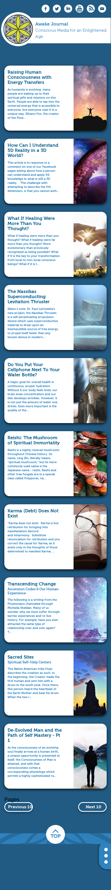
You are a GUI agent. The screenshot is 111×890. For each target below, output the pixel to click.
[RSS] (91, 11)
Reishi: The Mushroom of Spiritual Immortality (34, 440)
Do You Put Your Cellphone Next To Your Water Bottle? (34, 369)
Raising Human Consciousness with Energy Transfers (29, 77)
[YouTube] (79, 11)
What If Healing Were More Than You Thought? (31, 223)
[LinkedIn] (68, 11)
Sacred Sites (21, 657)
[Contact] (102, 11)
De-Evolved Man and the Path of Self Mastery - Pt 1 (35, 735)
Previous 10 (20, 806)
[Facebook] (45, 11)
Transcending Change (32, 584)
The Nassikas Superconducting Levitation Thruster (29, 296)
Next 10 (93, 806)
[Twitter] (57, 11)
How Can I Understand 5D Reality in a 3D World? (33, 150)
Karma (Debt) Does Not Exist (33, 513)
